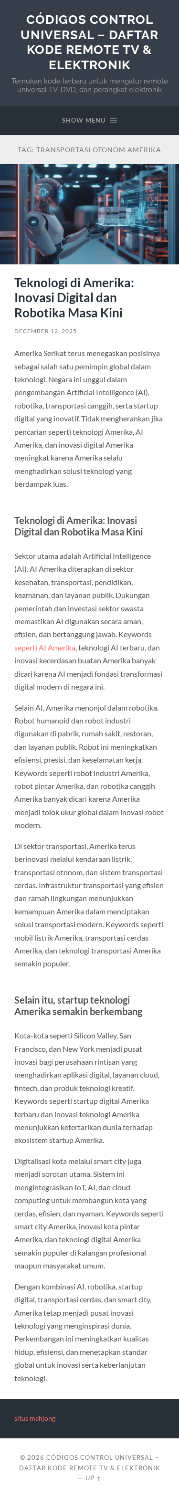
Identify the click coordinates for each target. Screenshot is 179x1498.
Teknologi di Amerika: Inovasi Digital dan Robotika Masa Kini (74, 297)
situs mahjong (34, 1418)
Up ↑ (93, 1478)
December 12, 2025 (45, 331)
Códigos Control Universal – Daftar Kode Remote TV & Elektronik (89, 42)
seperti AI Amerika (44, 647)
